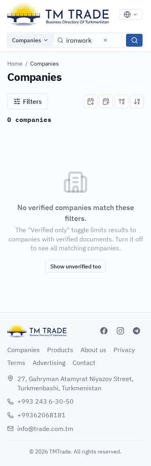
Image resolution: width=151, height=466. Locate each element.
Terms (16, 363)
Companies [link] (44, 63)
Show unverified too (75, 266)
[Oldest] (106, 101)
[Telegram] (136, 331)
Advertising (49, 363)
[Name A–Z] (121, 101)
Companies (26, 40)
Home (15, 63)
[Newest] (90, 101)
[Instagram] (120, 331)
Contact (83, 363)
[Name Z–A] (137, 101)
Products (60, 350)
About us (93, 350)
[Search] (134, 40)
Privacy (124, 350)
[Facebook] (104, 331)
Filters (32, 101)
